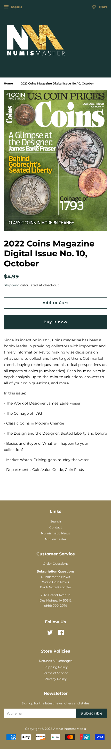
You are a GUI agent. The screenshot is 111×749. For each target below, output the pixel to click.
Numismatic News (55, 533)
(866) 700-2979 (55, 605)
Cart (102, 7)
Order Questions (55, 564)
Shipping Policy (56, 667)
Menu (16, 7)
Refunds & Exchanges (55, 661)
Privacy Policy (56, 679)
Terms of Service (55, 673)
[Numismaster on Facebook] (61, 633)
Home (8, 83)
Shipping (12, 285)
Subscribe (92, 713)
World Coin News (55, 582)
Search (55, 521)
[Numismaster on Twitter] (50, 633)
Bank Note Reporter (55, 587)
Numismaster (55, 539)
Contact (55, 527)
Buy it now (56, 322)
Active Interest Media (69, 729)
